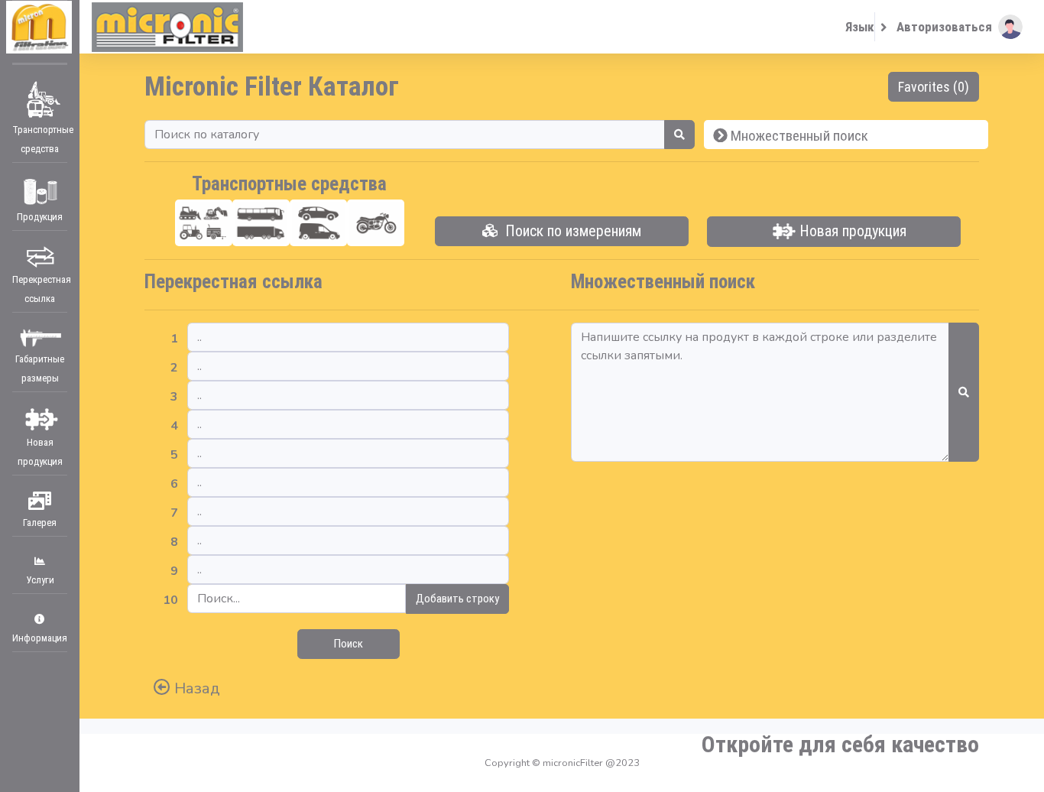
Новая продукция (851, 231)
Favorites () (933, 87)
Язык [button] (859, 26)
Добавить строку (457, 598)
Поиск (348, 644)
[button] (959, 27)
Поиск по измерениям (569, 231)
